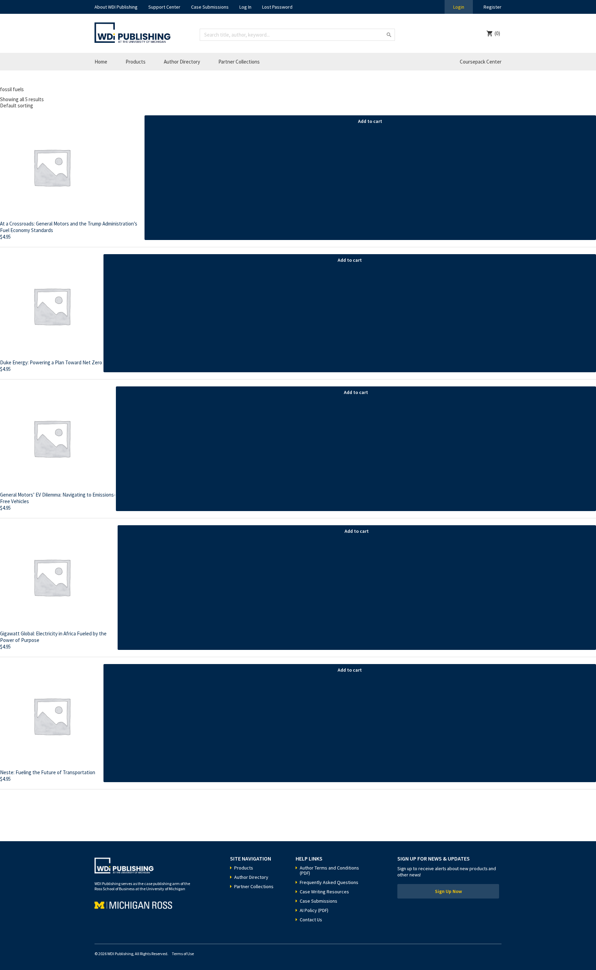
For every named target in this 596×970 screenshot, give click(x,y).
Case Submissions (210, 7)
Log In (245, 7)
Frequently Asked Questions (329, 882)
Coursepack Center (480, 61)
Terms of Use (183, 953)
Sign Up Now (448, 891)
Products (136, 61)
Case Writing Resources (324, 892)
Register (492, 7)
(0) (497, 33)
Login (458, 7)
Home (101, 61)
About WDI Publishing (116, 7)
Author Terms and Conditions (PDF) (329, 870)
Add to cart (370, 121)
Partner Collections (239, 61)
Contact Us (311, 919)
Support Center (164, 7)
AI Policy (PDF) (314, 910)
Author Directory (182, 61)
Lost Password (277, 7)
